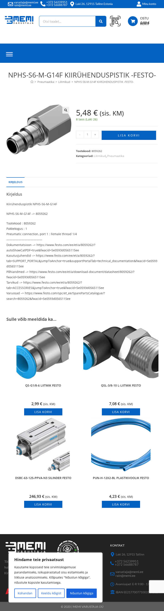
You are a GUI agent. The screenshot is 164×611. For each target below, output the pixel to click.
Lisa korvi (129, 135)
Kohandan (25, 593)
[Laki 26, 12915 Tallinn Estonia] (72, 4)
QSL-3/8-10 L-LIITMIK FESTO (121, 385)
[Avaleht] (32, 82)
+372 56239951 (56, 2)
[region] (55, 577)
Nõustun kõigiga (81, 593)
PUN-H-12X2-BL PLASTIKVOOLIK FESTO (121, 478)
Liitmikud (100, 156)
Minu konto (149, 4)
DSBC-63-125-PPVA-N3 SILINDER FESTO (43, 478)
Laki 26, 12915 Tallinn (130, 554)
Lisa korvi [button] (43, 412)
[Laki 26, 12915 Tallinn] (112, 554)
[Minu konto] (138, 4)
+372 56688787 (56, 5)
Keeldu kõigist (51, 593)
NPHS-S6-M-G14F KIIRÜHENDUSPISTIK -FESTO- (104, 82)
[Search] (100, 21)
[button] (65, 110)
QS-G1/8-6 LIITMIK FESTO (43, 385)
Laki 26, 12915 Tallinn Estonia (94, 4)
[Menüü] (9, 54)
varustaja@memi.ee (26, 2)
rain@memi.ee (22, 5)
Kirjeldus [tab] (15, 182)
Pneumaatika (115, 156)
